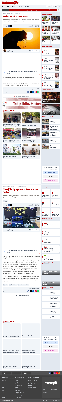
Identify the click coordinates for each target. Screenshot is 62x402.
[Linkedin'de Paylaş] (33, 92)
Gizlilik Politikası (46, 392)
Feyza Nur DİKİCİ (10, 51)
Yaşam (8, 13)
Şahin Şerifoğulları (32, 387)
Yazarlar (27, 6)
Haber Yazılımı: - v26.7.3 (50, 400)
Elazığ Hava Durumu (32, 380)
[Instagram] (55, 373)
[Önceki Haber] (57, 10)
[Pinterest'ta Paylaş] (36, 92)
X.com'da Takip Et (51, 176)
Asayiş (8, 186)
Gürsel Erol (30, 385)
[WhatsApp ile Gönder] (38, 92)
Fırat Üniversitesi (18, 394)
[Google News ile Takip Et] (35, 51)
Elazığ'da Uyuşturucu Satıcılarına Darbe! (18, 186)
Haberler (4, 13)
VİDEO (49, 6)
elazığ (6, 201)
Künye (44, 389)
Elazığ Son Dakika (19, 383)
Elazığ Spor (4, 383)
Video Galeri (4, 394)
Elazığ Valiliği (18, 387)
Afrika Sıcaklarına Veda (15, 13)
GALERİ (55, 6)
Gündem (9, 6)
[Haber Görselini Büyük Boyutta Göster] (21, 38)
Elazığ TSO (17, 389)
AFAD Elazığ (17, 390)
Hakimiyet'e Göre (16, 6)
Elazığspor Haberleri (19, 392)
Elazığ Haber (17, 382)
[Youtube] (57, 373)
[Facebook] (50, 373)
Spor (22, 6)
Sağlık (3, 390)
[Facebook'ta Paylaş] (9, 26)
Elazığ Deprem (18, 397)
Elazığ (16, 380)
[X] (52, 373)
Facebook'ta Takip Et (51, 172)
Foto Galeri (4, 395)
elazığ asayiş (13, 284)
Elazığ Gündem (5, 380)
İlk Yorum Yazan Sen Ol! (22, 96)
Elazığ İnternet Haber (19, 395)
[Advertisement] (21, 61)
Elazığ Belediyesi (18, 385)
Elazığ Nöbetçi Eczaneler (33, 382)
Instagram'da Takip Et (51, 180)
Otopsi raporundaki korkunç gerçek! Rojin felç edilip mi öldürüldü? (25, 10)
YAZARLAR (26, 373)
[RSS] (59, 373)
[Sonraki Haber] (59, 10)
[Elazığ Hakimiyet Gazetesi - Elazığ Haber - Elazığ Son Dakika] (51, 383)
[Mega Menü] (2, 6)
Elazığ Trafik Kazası (32, 383)
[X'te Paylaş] (11, 26)
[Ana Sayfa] (5, 6)
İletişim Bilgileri (54, 389)
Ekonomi (3, 389)
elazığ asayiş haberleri (24, 284)
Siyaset (3, 392)
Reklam (44, 391)
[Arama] (59, 6)
